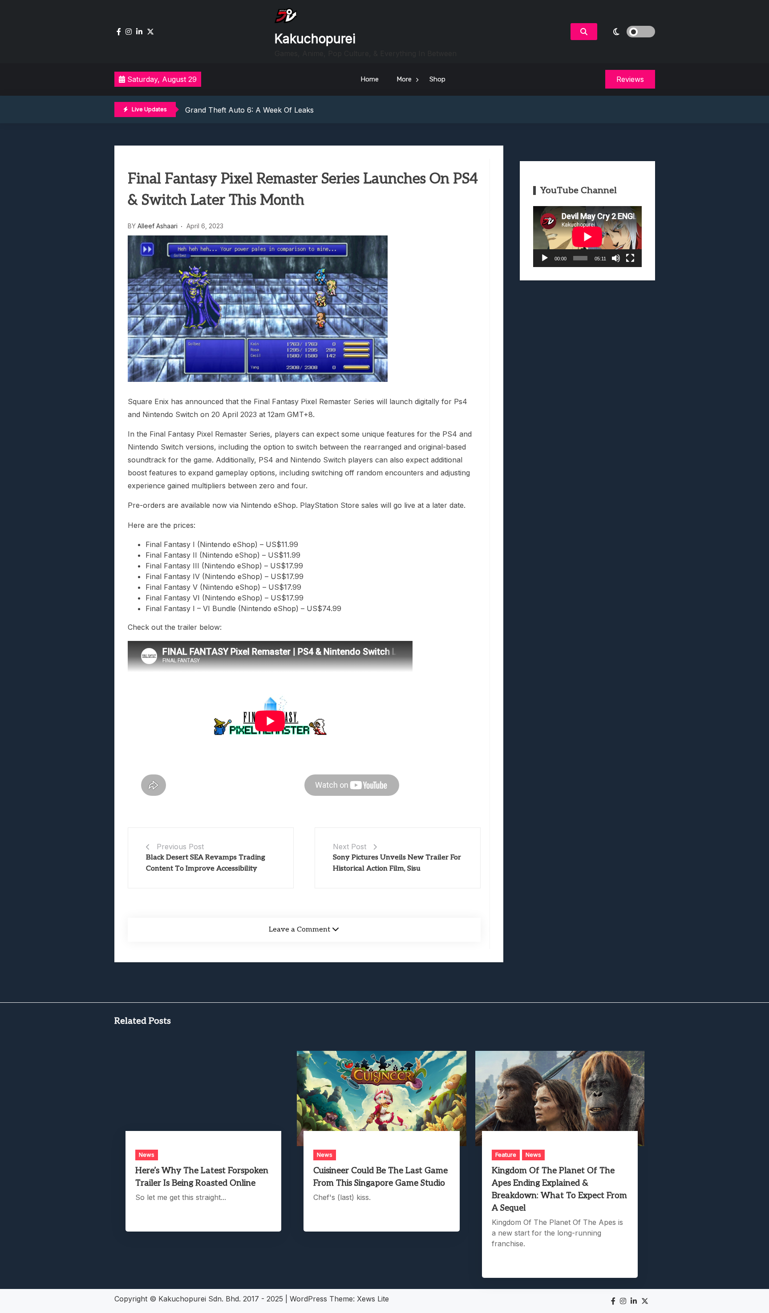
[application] (587, 236)
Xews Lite (373, 1298)
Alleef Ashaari (158, 226)
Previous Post (180, 846)
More (404, 79)
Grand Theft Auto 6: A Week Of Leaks (249, 109)
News (146, 1154)
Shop (437, 79)
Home (369, 79)
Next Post (349, 846)
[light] (628, 31)
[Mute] (615, 258)
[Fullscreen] (630, 258)
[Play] (544, 258)
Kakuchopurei (315, 38)
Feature (505, 1154)
